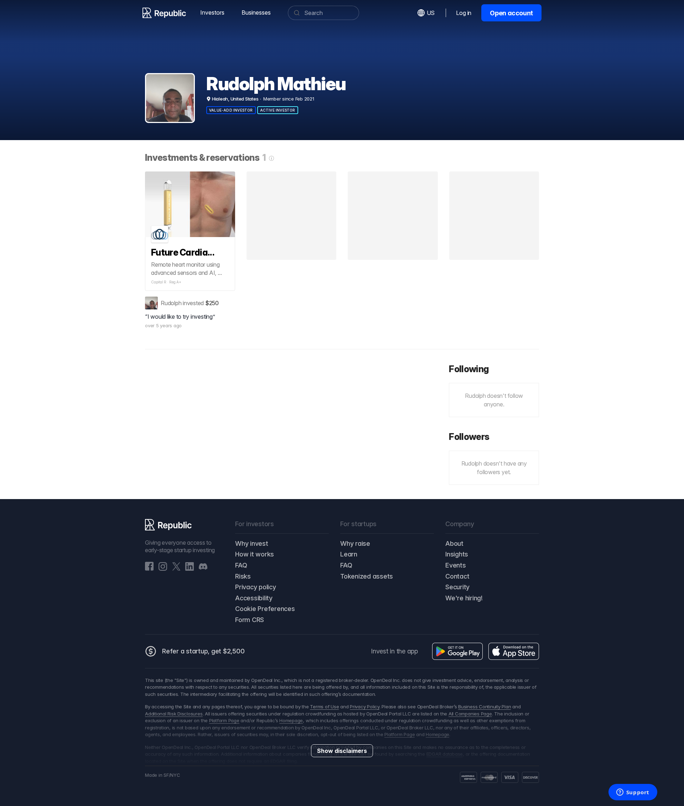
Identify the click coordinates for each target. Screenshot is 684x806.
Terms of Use (324, 706)
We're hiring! (464, 598)
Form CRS (249, 619)
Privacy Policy (364, 706)
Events (455, 565)
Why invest (251, 543)
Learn (348, 554)
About (454, 543)
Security (457, 587)
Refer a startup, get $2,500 (203, 651)
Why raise (355, 543)
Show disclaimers (342, 750)
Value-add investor (231, 110)
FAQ (241, 565)
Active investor (277, 110)
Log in (463, 12)
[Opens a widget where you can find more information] (632, 793)
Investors (212, 12)
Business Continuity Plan (484, 706)
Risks (243, 576)
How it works (254, 554)
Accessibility (254, 598)
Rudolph (171, 303)
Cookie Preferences (265, 608)
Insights (456, 554)
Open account (511, 13)
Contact (457, 576)
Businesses (256, 12)
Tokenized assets (366, 576)
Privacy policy (255, 587)
